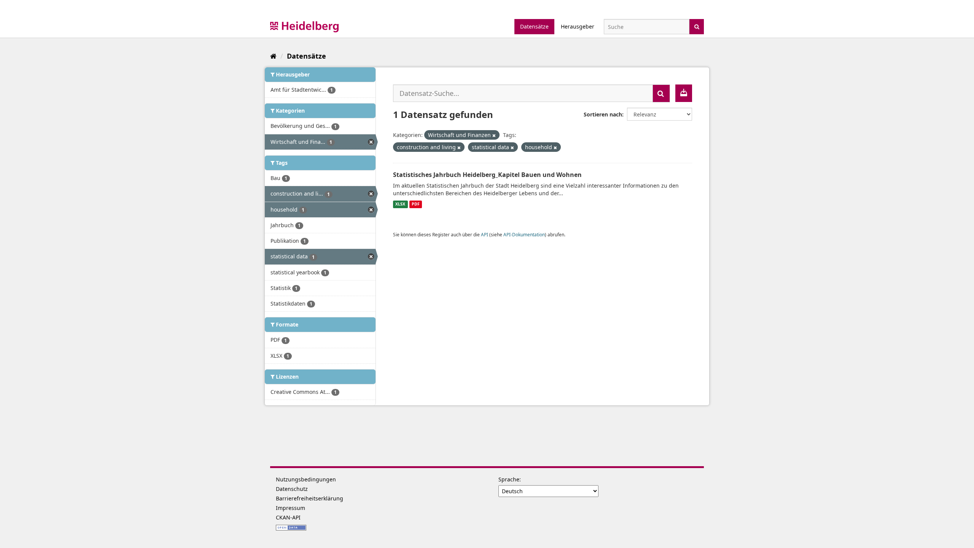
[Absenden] (697, 26)
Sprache (508, 479)
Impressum (290, 507)
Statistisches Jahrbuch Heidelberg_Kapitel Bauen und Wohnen (487, 174)
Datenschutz (292, 488)
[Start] (273, 56)
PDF (416, 204)
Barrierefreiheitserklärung (309, 498)
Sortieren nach (603, 114)
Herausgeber (577, 26)
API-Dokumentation (524, 234)
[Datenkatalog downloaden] (683, 93)
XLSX (400, 204)
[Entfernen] (494, 135)
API (484, 234)
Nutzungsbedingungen (306, 479)
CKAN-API (288, 517)
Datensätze (534, 26)
